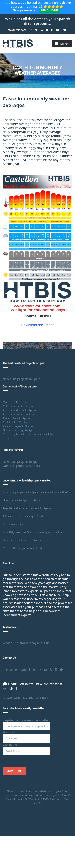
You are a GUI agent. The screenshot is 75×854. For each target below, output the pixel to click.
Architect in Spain (15, 422)
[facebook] (31, 28)
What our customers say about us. (26, 643)
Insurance (10, 438)
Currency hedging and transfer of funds (30, 434)
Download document (37, 325)
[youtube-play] (47, 28)
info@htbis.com (16, 29)
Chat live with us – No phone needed (32, 686)
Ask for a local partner (18, 406)
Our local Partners (15, 402)
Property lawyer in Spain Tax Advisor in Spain (19, 416)
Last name (10, 745)
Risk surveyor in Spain (18, 426)
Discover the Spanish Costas (22, 540)
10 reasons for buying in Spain (24, 516)
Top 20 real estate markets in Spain (27, 508)
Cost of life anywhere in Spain (23, 548)
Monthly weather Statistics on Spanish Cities (33, 532)
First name (10, 732)
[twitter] (36, 28)
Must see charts (14, 524)
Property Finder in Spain (19, 410)
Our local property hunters (21, 466)
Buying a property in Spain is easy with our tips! (35, 492)
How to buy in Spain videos (21, 500)
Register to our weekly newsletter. (26, 720)
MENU (65, 44)
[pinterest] (52, 28)
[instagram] (57, 28)
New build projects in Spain (21, 379)
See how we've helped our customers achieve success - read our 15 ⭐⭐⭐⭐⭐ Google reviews (37, 6)
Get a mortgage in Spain (19, 430)
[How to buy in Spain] (18, 43)
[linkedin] (42, 28)
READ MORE (49, 10)
